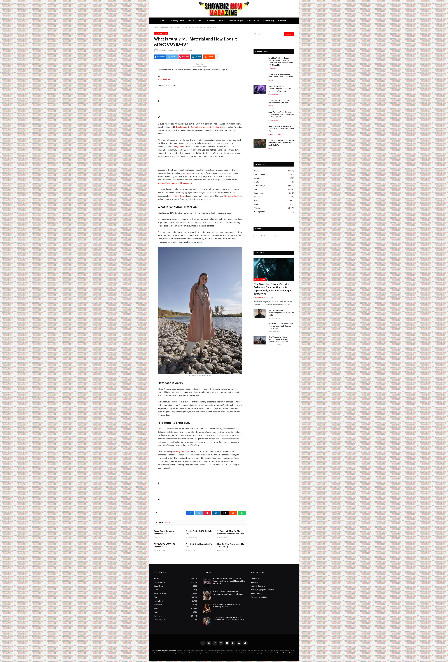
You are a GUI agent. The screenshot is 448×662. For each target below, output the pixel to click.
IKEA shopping (181, 127)
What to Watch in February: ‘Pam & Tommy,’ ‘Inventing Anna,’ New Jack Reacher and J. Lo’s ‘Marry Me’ (280, 61)
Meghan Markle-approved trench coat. (175, 183)
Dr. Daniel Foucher (233, 196)
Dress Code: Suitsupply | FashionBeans (165, 532)
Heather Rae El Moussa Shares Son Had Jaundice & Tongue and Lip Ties (280, 326)
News (256, 204)
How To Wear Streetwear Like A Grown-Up (231, 545)
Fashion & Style (236, 20)
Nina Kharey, (180, 196)
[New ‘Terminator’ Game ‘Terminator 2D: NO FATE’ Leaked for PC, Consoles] (260, 340)
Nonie (188, 173)
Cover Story (268, 20)
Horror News (253, 20)
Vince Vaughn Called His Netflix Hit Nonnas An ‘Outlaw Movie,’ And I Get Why (281, 142)
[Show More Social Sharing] (217, 56)
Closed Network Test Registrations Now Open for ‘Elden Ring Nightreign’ (279, 88)
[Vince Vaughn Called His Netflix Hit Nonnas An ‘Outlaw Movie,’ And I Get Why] (260, 143)
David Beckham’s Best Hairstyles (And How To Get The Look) (281, 312)
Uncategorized (259, 212)
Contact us (255, 578)
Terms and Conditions (259, 597)
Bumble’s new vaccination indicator (206, 127)
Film (199, 20)
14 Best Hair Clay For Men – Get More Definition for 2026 (230, 532)
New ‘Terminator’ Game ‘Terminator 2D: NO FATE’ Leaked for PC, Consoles (278, 339)
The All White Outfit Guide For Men (199, 532)
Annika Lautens (164, 79)
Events (256, 182)
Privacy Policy (256, 593)
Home (163, 20)
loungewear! (178, 146)
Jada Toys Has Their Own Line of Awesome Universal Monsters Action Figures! (281, 114)
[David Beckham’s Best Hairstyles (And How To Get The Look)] (260, 313)
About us (254, 582)
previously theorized (180, 451)
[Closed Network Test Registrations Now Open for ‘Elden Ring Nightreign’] (260, 89)
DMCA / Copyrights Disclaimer (262, 590)
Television (210, 20)
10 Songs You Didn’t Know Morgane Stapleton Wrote (278, 101)
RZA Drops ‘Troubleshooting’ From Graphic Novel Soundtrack (281, 76)
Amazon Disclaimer (258, 586)
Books (191, 20)
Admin (163, 50)
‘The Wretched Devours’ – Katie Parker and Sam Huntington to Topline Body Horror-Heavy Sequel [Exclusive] (273, 289)
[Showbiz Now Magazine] (224, 9)
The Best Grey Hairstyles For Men (199, 545)
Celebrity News (177, 20)
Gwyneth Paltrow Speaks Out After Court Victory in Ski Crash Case (281, 128)
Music (222, 20)
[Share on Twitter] (159, 117)
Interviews (257, 197)
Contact (282, 20)
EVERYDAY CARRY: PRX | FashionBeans (165, 545)
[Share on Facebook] (159, 101)
